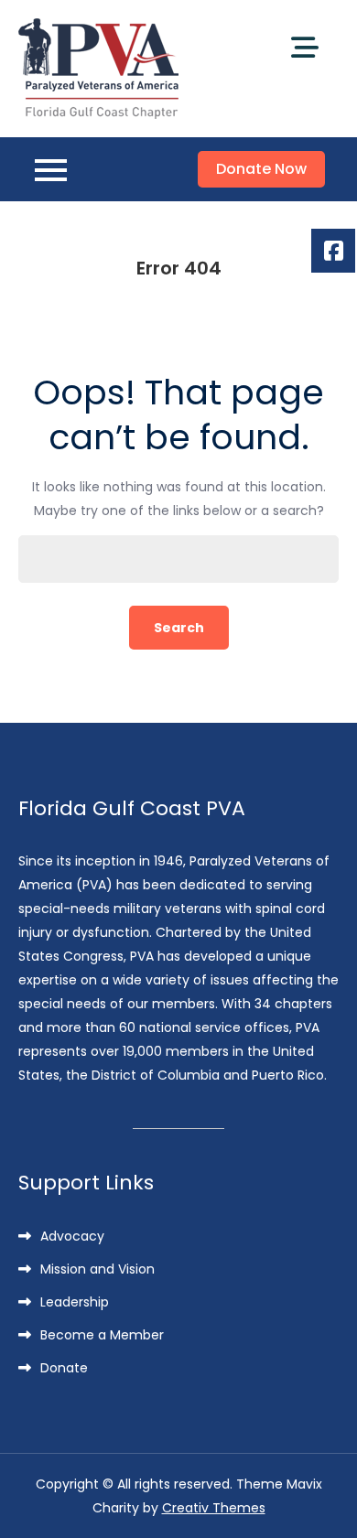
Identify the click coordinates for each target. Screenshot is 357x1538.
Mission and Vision (97, 1269)
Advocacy (72, 1236)
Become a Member (102, 1335)
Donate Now (261, 168)
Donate (64, 1368)
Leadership (74, 1302)
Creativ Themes (213, 1508)
